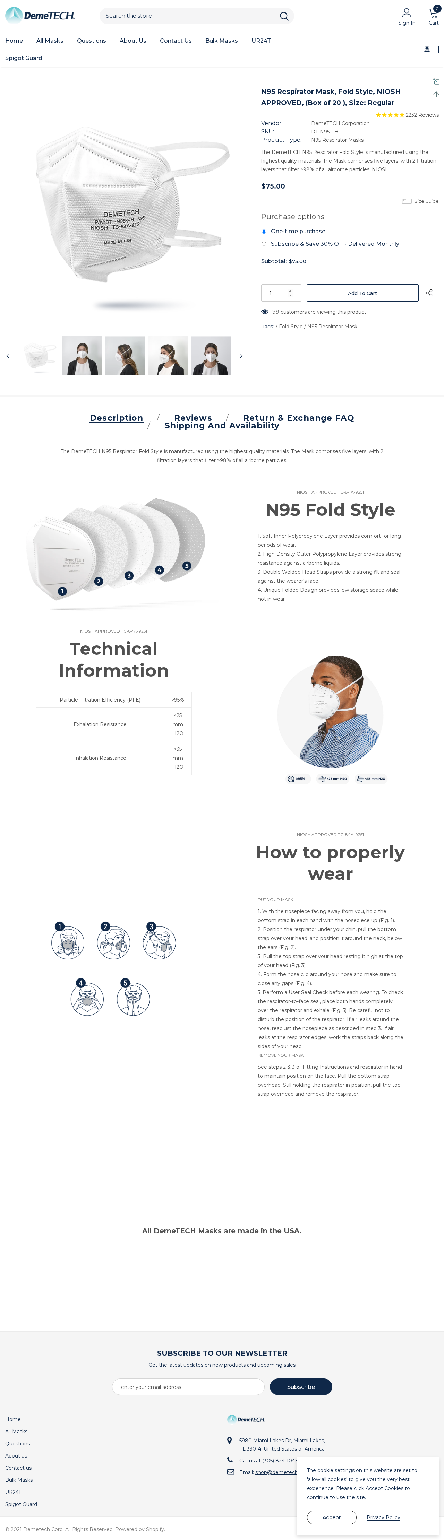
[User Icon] (407, 12)
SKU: (267, 131)
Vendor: (272, 123)
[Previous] (11, 355)
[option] (124, 205)
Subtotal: (274, 261)
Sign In (407, 23)
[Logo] (47, 16)
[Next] (237, 355)
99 (275, 311)
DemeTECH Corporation (340, 123)
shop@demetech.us (280, 1472)
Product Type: (281, 140)
